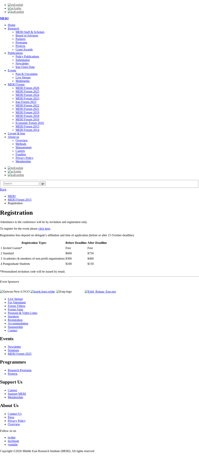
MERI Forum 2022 (27, 105)
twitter (12, 437)
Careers (20, 151)
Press (11, 417)
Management (23, 147)
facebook (13, 441)
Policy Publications (27, 56)
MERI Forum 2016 (27, 119)
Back (3, 189)
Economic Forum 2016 (30, 123)
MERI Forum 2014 (27, 130)
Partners (20, 39)
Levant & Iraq (16, 133)
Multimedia (23, 81)
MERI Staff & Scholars (30, 32)
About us (13, 137)
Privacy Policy (24, 158)
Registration (15, 320)
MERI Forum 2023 (27, 98)
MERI (4, 18)
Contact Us (15, 413)
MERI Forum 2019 (27, 112)
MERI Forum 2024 (27, 95)
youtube (13, 444)
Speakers (13, 316)
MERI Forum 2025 (27, 91)
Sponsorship (15, 327)
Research (13, 28)
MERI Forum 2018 (27, 116)
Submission (23, 60)
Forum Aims (15, 309)
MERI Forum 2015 (27, 126)
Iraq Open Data (25, 67)
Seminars (13, 350)
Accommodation (18, 323)
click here (44, 228)
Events (12, 70)
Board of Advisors (27, 35)
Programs (21, 42)
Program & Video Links (22, 313)
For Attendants (17, 302)
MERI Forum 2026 (27, 88)
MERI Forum (16, 84)
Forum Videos (16, 306)
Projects (20, 46)
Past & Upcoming (27, 74)
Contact (12, 330)
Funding (21, 154)
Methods (21, 144)
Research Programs (19, 370)
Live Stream (23, 77)
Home (11, 25)
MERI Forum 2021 (27, 109)
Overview (22, 140)
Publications (15, 53)
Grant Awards (24, 49)
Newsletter (22, 63)
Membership (23, 161)
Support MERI (17, 393)
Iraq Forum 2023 (26, 102)
